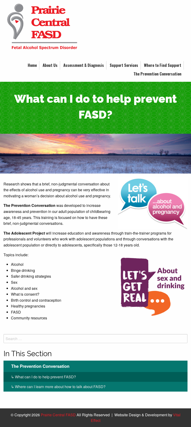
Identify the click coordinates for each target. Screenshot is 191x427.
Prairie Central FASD (58, 414)
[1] (95, 169)
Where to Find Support (162, 65)
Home (32, 65)
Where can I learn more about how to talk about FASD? (60, 386)
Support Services (124, 65)
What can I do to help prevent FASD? (45, 376)
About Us (50, 65)
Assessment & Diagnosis (83, 65)
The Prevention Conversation (157, 74)
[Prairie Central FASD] (42, 28)
